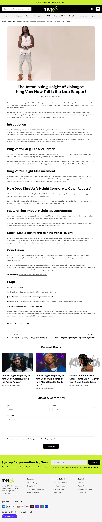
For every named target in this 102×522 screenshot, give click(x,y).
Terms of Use (81, 467)
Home (4, 22)
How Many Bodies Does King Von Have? (33, 275)
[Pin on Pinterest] (28, 323)
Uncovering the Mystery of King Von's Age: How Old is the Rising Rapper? (16, 378)
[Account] (92, 9)
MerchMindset (13, 512)
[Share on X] (22, 323)
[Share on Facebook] (16, 323)
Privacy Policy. (93, 467)
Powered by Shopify (26, 512)
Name (9, 405)
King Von (11, 22)
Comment (11, 415)
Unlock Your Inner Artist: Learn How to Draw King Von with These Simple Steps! (84, 378)
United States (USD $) (12, 501)
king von (37, 265)
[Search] (28, 9)
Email (54, 405)
